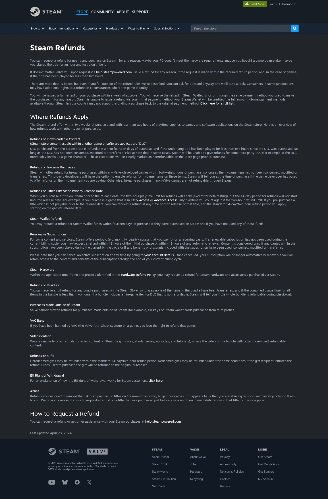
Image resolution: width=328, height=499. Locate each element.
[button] (37, 28)
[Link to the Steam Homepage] (46, 15)
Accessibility (228, 464)
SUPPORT (140, 12)
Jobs (193, 464)
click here (156, 380)
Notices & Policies (232, 471)
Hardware (196, 471)
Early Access (140, 200)
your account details (159, 255)
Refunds (225, 486)
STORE (82, 12)
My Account (266, 479)
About (123, 12)
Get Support (266, 471)
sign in (273, 4)
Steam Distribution (164, 479)
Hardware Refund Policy (138, 275)
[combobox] (241, 28)
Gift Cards (158, 486)
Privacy (225, 457)
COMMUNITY (102, 12)
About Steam (160, 457)
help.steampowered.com (114, 72)
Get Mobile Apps (269, 464)
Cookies (225, 479)
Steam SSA (159, 464)
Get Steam (265, 457)
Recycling (196, 479)
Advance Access (166, 200)
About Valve (198, 457)
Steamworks (160, 471)
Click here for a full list (216, 103)
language (287, 4)
